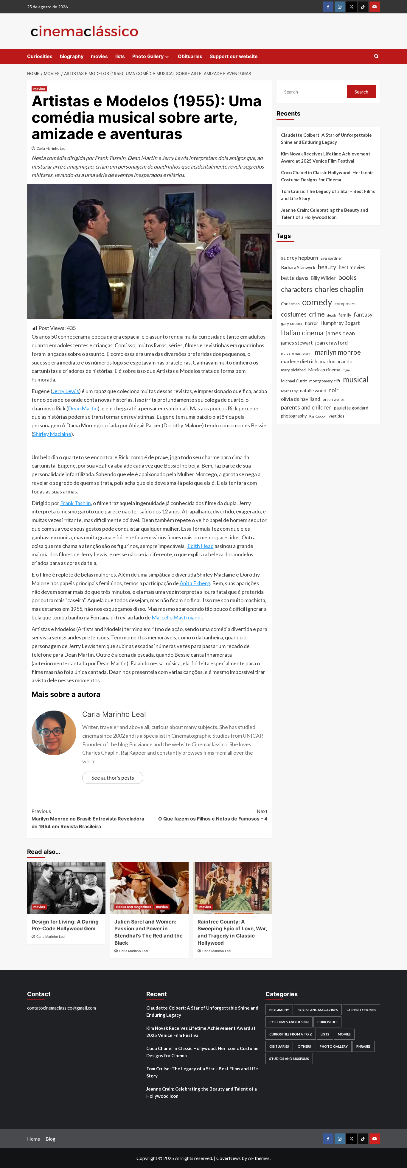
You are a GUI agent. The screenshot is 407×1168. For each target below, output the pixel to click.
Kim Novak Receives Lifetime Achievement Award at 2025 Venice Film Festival (325, 157)
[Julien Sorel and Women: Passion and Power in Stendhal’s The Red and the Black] (149, 888)
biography (71, 56)
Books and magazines (133, 907)
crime (317, 314)
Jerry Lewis (65, 391)
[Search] (376, 56)
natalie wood (313, 390)
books (347, 277)
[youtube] (374, 6)
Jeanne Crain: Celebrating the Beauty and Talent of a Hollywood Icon (324, 213)
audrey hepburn (299, 258)
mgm (346, 370)
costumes (294, 314)
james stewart (297, 343)
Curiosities (39, 56)
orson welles (333, 399)
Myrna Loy (289, 391)
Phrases (363, 1046)
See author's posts (112, 777)
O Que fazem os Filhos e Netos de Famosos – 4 (213, 815)
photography (294, 415)
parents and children (306, 407)
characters (296, 289)
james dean (340, 333)
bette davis (294, 278)
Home (33, 1138)
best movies (352, 267)
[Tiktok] (363, 6)
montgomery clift (325, 380)
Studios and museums (289, 1058)
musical (356, 379)
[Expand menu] (167, 56)
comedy (317, 302)
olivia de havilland (300, 399)
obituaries (279, 1046)
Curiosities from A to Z (290, 1034)
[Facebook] (328, 6)
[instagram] (340, 6)
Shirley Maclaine (52, 434)
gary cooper (292, 323)
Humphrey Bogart (340, 323)
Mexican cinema (324, 369)
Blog (50, 1138)
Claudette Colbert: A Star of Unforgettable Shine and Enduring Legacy (326, 138)
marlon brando (336, 361)
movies (99, 56)
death (331, 315)
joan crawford (331, 342)
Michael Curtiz (294, 380)
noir (333, 390)
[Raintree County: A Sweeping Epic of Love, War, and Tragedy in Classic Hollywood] (232, 888)
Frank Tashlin (75, 503)
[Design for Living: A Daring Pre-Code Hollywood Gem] (66, 888)
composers (346, 303)
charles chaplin (339, 288)
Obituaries (190, 56)
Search (361, 91)
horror (311, 323)
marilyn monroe (338, 352)
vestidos (336, 415)
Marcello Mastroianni (177, 617)
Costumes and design (289, 1022)
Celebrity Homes (361, 1010)
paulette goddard (351, 407)
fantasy (363, 314)
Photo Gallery (148, 56)
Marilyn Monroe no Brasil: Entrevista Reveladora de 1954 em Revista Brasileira (88, 818)
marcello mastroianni (296, 353)
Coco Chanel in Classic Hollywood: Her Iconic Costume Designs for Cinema (327, 176)
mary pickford (293, 369)
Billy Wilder (323, 278)
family (344, 314)
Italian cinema (302, 332)
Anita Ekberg (195, 583)
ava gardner (331, 258)
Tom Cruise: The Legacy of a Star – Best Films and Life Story (328, 195)
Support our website (234, 56)
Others (304, 1046)
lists (120, 56)
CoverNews (228, 1158)
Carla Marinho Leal (51, 148)
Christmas (290, 303)
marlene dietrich (299, 362)
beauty (327, 266)
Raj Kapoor (317, 416)
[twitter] (351, 6)
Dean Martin (83, 408)
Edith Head (200, 546)
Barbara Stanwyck (298, 267)
